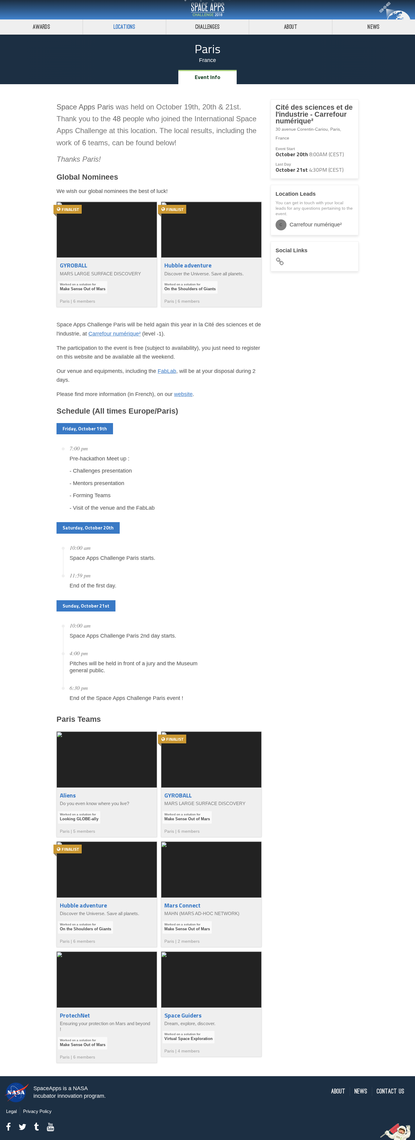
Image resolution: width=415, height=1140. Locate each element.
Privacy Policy (37, 1111)
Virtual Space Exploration (188, 1038)
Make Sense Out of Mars (82, 289)
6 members (84, 301)
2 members (189, 941)
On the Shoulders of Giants (190, 289)
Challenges (207, 26)
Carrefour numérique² (114, 334)
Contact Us (390, 1091)
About (290, 26)
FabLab (167, 371)
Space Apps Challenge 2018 (207, 9)
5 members (84, 831)
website (183, 394)
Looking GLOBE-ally (79, 819)
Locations (124, 26)
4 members (189, 1051)
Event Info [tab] (207, 77)
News (373, 26)
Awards (41, 26)
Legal (11, 1111)
